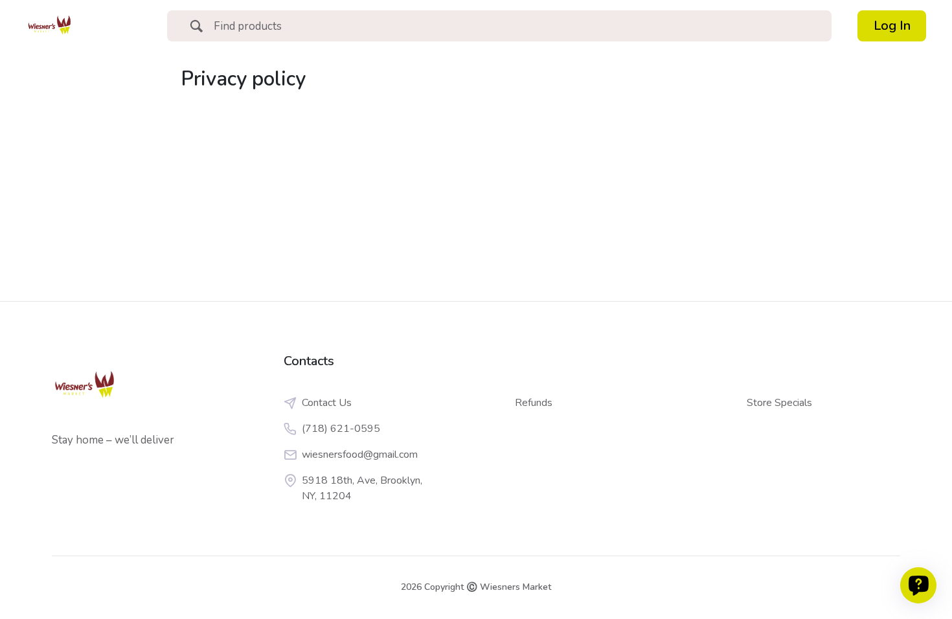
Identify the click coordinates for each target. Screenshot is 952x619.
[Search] (196, 28)
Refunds (533, 403)
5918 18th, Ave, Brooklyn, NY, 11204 (362, 488)
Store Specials (779, 403)
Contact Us (327, 403)
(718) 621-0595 (341, 429)
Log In (892, 25)
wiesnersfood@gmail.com (360, 454)
